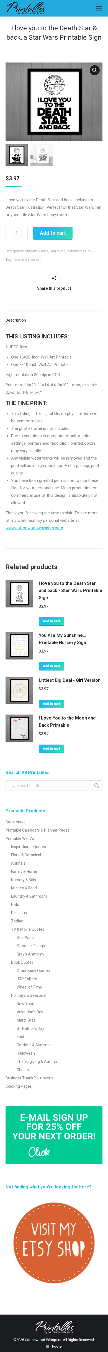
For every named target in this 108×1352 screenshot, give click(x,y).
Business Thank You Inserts (30, 1078)
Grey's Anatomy (30, 954)
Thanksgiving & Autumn (37, 1061)
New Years (26, 1003)
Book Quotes (22, 962)
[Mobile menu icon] (98, 8)
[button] (95, 70)
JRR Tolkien (27, 979)
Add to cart (53, 233)
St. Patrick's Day (30, 1028)
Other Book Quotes (33, 970)
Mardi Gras (26, 1020)
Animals (18, 863)
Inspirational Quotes (28, 847)
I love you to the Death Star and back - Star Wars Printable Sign (70, 590)
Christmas (26, 1070)
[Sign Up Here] (54, 1135)
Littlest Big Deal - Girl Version (70, 680)
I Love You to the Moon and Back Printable (67, 721)
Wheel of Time (29, 987)
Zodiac (17, 921)
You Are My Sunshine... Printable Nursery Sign (62, 639)
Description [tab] (16, 320)
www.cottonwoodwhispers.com (34, 527)
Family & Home (24, 871)
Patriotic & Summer (34, 1045)
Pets (15, 904)
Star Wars (57, 251)
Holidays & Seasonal (28, 995)
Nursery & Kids (36, 251)
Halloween (26, 1053)
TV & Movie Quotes (27, 929)
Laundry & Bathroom (29, 896)
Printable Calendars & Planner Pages (38, 830)
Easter (22, 1037)
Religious (19, 913)
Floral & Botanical (26, 855)
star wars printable (27, 259)
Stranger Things (31, 946)
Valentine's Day (79, 251)
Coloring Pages (19, 1086)
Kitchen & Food (24, 888)
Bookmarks (15, 822)
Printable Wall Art (21, 838)
